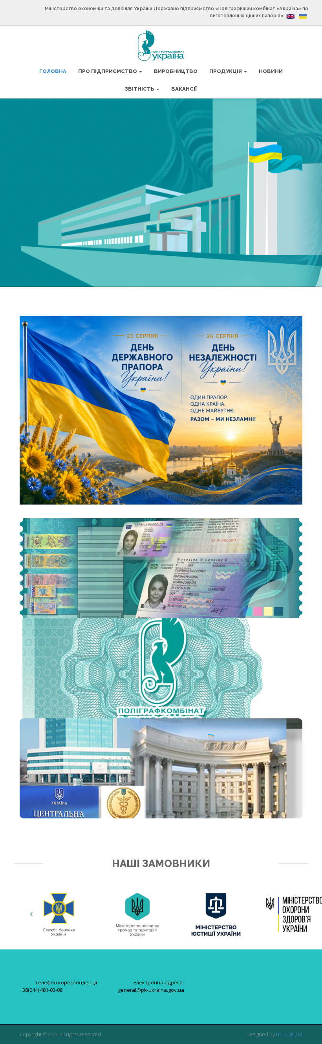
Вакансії (184, 89)
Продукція (226, 71)
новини (271, 71)
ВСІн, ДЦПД (289, 1034)
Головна (52, 71)
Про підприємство (108, 71)
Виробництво (176, 71)
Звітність (140, 89)
